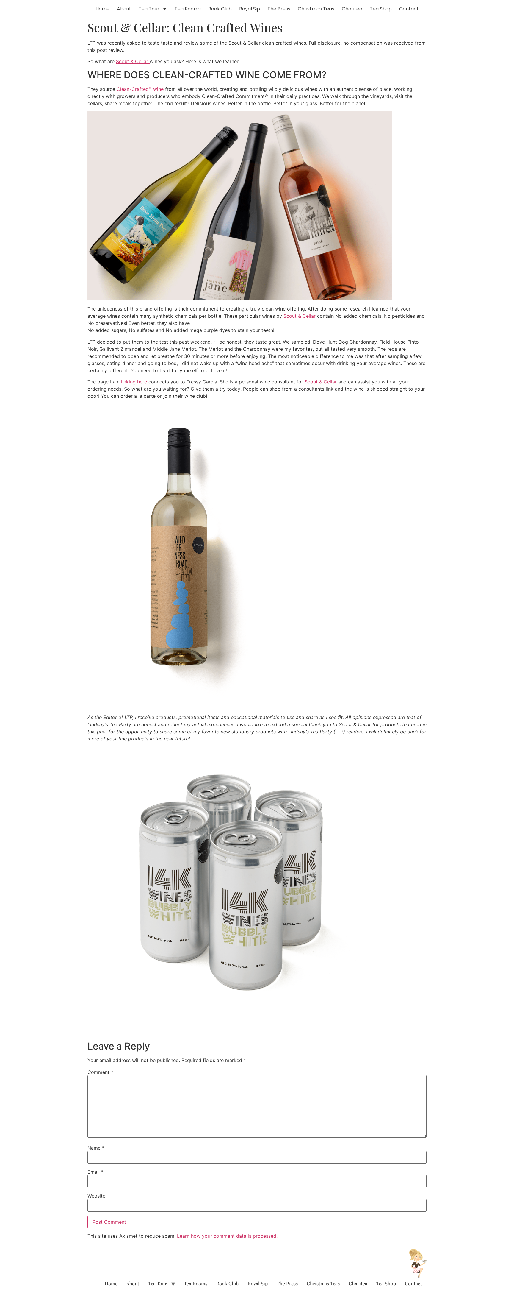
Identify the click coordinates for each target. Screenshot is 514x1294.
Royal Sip (249, 8)
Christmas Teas (316, 8)
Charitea (352, 8)
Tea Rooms (188, 8)
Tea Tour (149, 8)
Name (95, 1147)
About (124, 8)
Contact (409, 8)
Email (95, 1172)
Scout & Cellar (133, 61)
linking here (134, 382)
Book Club (220, 8)
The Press (278, 8)
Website (96, 1195)
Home (102, 8)
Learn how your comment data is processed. (227, 1236)
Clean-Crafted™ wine (140, 89)
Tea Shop (381, 8)
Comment (100, 1072)
